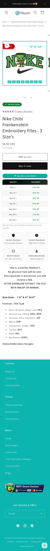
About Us (10, 371)
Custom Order (12, 385)
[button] (6, 12)
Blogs (8, 472)
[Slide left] (19, 97)
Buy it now (25, 165)
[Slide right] (31, 97)
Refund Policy (12, 411)
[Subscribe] (41, 513)
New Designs (11, 445)
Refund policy (22, 541)
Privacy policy (37, 541)
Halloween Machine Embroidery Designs (27, 22)
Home (4, 22)
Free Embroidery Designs (18, 459)
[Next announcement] (45, 4)
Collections (11, 452)
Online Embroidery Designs (23, 538)
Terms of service (13, 404)
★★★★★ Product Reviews (17, 111)
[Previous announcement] (5, 4)
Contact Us (11, 378)
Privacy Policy (12, 418)
